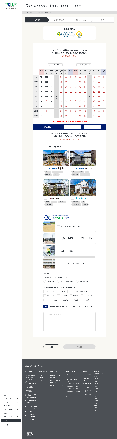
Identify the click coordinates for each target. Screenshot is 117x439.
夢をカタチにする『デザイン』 (30, 378)
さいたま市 (97, 386)
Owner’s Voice (87, 383)
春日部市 (97, 381)
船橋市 (96, 403)
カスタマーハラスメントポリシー (35, 409)
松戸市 (96, 400)
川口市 (96, 388)
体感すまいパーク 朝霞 (73, 388)
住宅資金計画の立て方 (87, 390)
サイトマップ (30, 419)
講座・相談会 (87, 378)
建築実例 (6, 413)
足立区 (96, 410)
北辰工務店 (52, 377)
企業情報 (29, 412)
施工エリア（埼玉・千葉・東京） (30, 396)
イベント (69, 396)
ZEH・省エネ (88, 296)
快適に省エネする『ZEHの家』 (30, 391)
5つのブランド (53, 371)
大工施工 (65, 300)
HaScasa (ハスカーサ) (55, 380)
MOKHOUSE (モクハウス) (56, 382)
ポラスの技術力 (43, 371)
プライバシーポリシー (32, 406)
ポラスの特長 (28, 371)
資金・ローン (50, 296)
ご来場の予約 (50, 281)
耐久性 (41, 380)
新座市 (96, 391)
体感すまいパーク (40, 12)
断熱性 (41, 377)
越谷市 (96, 378)
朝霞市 (96, 394)
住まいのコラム (87, 394)
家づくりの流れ (87, 381)
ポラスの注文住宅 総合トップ (34, 366)
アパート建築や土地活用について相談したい (74, 263)
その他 (87, 300)
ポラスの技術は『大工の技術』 (29, 386)
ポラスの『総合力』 (30, 375)
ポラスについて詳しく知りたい (56, 291)
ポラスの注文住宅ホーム (31, 12)
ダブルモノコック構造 (31, 394)
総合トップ (7, 395)
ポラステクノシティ (71, 394)
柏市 (96, 398)
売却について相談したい (68, 251)
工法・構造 (64, 296)
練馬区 (96, 407)
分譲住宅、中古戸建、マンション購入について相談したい (77, 239)
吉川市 (96, 383)
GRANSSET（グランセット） (56, 385)
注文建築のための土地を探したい (71, 227)
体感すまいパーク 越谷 (73, 386)
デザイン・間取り (52, 300)
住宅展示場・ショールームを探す (99, 372)
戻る (51, 347)
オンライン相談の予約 (67, 281)
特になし (77, 300)
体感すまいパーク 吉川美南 (74, 391)
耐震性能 (75, 296)
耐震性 (41, 375)
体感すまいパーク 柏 (72, 379)
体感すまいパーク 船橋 (73, 377)
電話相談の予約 (84, 281)
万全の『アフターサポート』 (31, 382)
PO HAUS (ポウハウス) (55, 375)
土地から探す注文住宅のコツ (87, 386)
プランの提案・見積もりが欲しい (80, 291)
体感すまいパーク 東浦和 (73, 383)
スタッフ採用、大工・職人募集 (31, 415)
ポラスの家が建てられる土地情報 (31, 401)
